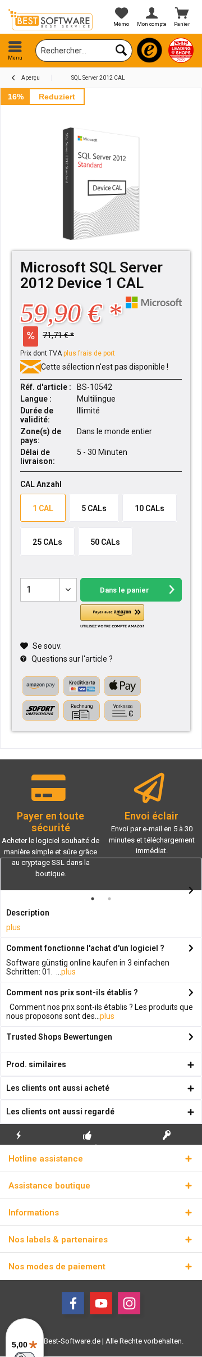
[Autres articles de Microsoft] (154, 302)
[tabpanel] (50, 830)
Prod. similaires (36, 1064)
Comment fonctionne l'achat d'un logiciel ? (85, 948)
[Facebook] (73, 1303)
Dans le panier (124, 590)
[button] (112, 616)
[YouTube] (101, 1303)
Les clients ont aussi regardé (60, 1111)
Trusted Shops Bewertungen (59, 1036)
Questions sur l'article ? (71, 658)
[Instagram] (129, 1303)
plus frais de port (89, 353)
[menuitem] (15, 50)
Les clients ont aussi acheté (57, 1087)
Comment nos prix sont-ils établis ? (72, 992)
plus (13, 927)
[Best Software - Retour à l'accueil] (50, 19)
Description (27, 912)
